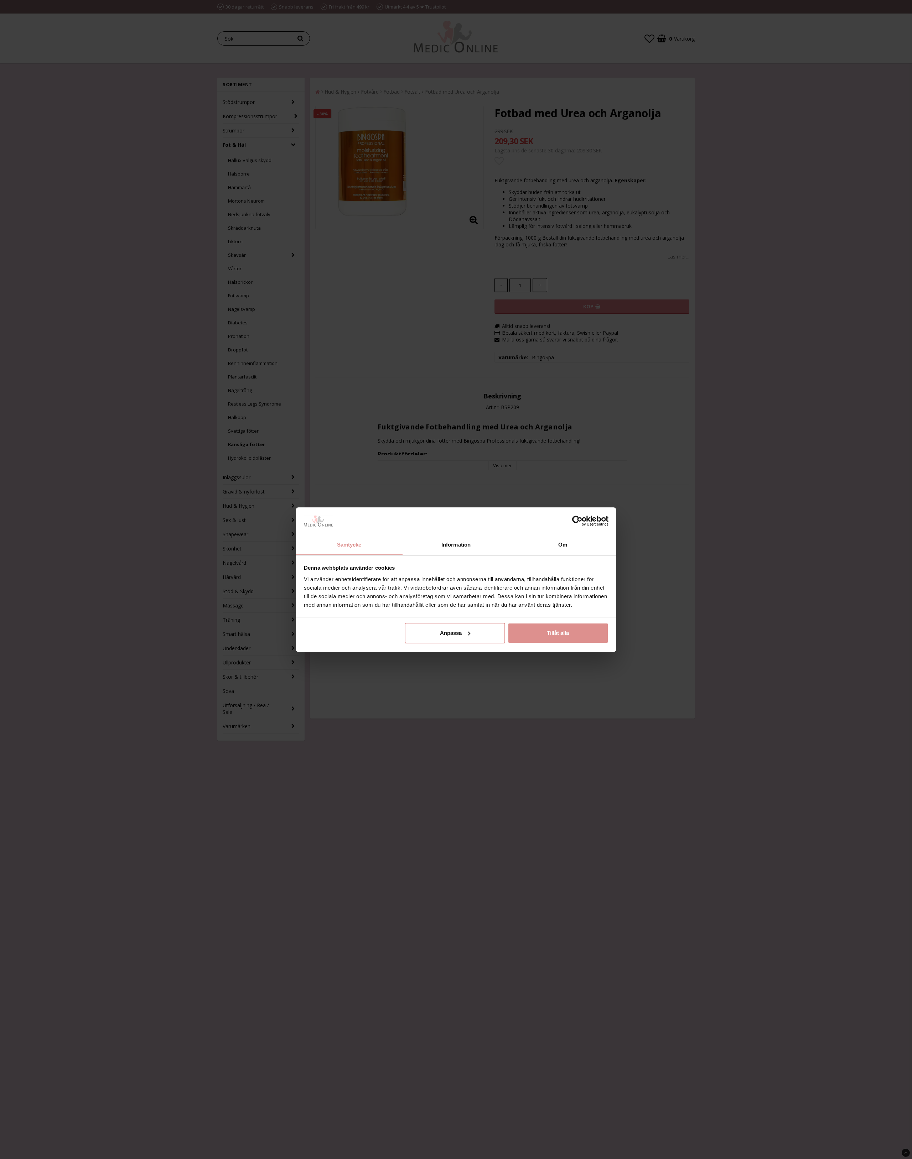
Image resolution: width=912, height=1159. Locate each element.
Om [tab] (562, 544)
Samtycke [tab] (349, 544)
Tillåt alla (558, 633)
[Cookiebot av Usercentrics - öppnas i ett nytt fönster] (577, 521)
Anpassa (451, 633)
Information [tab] (456, 544)
